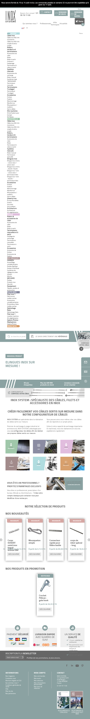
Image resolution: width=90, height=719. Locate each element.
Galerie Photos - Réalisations (13, 321)
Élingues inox (12, 158)
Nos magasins (10, 676)
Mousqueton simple (34, 541)
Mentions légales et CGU (13, 681)
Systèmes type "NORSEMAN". (12, 80)
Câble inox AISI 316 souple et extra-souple (13, 43)
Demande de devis (63, 13)
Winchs (9, 276)
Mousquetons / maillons (12, 106)
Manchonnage (11, 101)
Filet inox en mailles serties (12, 297)
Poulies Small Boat (13, 268)
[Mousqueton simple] (34, 530)
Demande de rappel (78, 14)
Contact (47, 12)
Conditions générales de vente (13, 686)
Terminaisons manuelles (11, 241)
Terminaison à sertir (11, 245)
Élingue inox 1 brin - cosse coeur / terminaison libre (13, 173)
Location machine (13, 316)
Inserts (9, 202)
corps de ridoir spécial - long (76, 543)
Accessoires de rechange (12, 74)
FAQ (6, 689)
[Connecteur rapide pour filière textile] (55, 530)
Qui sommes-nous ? (30, 23)
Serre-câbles (11, 109)
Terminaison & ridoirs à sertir (12, 66)
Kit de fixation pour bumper (13, 114)
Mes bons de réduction (38, 687)
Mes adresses (38, 681)
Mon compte (39, 672)
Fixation (9, 99)
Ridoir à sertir (11, 228)
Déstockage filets (12, 312)
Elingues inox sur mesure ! (20, 364)
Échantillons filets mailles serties (13, 305)
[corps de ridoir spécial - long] (76, 530)
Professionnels (45, 23)
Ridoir (9, 57)
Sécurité (9, 284)
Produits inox (11, 282)
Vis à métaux (11, 206)
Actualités (63, 23)
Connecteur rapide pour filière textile (55, 543)
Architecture (11, 210)
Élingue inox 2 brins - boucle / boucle (13, 168)
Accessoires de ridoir (12, 54)
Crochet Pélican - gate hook (43, 598)
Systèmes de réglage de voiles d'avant (12, 272)
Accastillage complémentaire (12, 263)
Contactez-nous (10, 678)
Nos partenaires (10, 693)
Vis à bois (10, 204)
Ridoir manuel (11, 77)
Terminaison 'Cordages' (11, 92)
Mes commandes (39, 676)
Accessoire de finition (11, 251)
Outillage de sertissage (11, 237)
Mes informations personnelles (40, 683)
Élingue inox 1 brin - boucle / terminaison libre (13, 179)
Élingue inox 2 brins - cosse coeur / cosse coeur (13, 163)
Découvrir (13, 554)
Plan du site (9, 691)
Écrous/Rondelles (13, 200)
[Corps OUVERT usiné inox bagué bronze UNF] (13, 530)
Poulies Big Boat (12, 266)
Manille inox (11, 103)
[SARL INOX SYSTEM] (10, 16)
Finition (9, 97)
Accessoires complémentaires (12, 301)
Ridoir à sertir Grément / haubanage (11, 61)
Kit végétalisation (12, 318)
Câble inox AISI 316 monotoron (13, 38)
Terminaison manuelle (11, 84)
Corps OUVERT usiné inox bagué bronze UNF (13, 545)
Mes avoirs (37, 678)
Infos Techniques (55, 23)
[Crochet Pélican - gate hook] (45, 585)
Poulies (9, 280)
